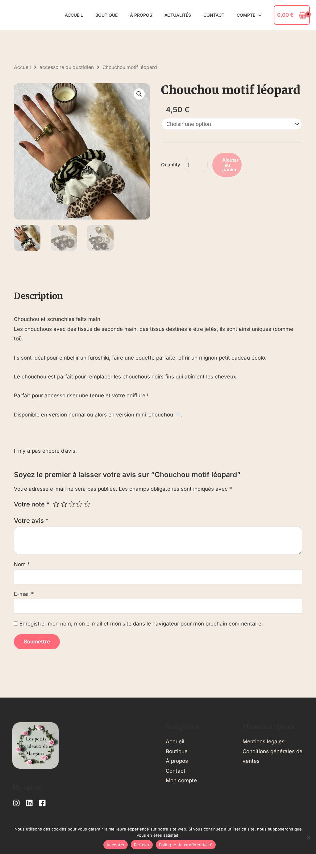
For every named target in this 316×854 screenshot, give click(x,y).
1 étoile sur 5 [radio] (56, 504)
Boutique (106, 15)
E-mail (24, 594)
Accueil (74, 15)
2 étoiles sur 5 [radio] (64, 504)
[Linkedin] (29, 803)
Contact (213, 15)
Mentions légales (264, 741)
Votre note (32, 504)
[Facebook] (42, 803)
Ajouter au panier (230, 165)
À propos (141, 15)
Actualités (177, 15)
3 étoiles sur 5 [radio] (72, 504)
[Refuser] (308, 838)
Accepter (115, 844)
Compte (246, 15)
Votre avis (31, 520)
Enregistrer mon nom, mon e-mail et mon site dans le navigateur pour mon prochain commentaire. (141, 624)
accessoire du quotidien (67, 67)
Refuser (142, 844)
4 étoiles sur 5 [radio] (79, 504)
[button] (139, 94)
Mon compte (181, 780)
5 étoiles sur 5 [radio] (87, 504)
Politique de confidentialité (186, 844)
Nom (22, 564)
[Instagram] (16, 803)
